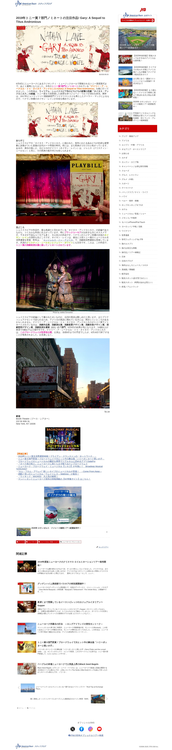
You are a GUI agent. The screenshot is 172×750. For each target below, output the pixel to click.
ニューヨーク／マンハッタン (71, 542)
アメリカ (21, 542)
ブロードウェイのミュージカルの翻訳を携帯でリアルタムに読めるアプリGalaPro (56, 461)
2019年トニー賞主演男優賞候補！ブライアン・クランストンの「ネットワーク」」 (57, 456)
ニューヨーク (32, 542)
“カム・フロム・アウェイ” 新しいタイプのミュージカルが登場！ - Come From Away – (60, 471)
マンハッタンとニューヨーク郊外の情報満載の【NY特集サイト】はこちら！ (54, 479)
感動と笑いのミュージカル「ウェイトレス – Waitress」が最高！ (48, 474)
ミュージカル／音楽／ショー (49, 542)
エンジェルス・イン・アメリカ (58, 240)
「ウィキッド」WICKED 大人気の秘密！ (38, 476)
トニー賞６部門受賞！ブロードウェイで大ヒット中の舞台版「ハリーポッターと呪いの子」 (61, 459)
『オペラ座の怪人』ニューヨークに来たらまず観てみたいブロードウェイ (53, 464)
